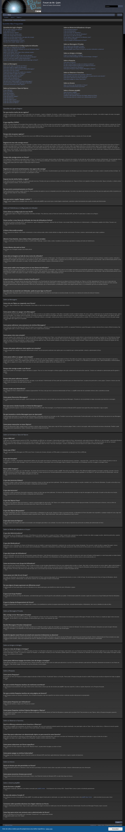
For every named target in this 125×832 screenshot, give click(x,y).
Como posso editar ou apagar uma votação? (14, 73)
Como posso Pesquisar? (70, 62)
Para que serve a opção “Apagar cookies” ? (14, 41)
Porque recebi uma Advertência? (11, 78)
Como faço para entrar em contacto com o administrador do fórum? (80, 97)
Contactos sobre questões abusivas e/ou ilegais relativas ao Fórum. (80, 95)
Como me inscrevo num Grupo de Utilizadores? (75, 34)
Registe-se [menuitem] (121, 15)
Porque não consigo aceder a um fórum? (13, 75)
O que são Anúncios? (8, 98)
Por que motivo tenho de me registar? (12, 29)
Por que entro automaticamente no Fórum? (13, 40)
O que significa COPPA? (9, 31)
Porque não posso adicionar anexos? (12, 76)
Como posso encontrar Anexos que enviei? (74, 86)
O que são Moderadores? (70, 31)
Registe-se (19, 17)
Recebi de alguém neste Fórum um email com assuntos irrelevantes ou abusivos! (84, 49)
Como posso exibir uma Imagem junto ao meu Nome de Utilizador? (19, 57)
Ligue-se (12, 17)
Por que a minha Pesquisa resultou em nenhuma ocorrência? (79, 64)
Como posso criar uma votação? (11, 70)
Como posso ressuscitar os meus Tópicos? (14, 84)
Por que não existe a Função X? (72, 94)
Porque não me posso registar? (11, 32)
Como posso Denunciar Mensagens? (12, 79)
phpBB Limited (41, 788)
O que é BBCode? (7, 90)
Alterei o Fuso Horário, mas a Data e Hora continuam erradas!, (18, 52)
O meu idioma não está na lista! (11, 53)
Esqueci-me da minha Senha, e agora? (13, 38)
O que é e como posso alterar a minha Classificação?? (16, 58)
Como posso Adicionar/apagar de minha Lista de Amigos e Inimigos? (81, 56)
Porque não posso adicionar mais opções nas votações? (17, 72)
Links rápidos (4, 15)
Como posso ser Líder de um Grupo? (73, 35)
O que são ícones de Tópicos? (11, 102)
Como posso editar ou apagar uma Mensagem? (15, 67)
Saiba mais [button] (49, 829)
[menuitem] (116, 15)
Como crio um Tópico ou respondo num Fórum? (15, 66)
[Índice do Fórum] (22, 6)
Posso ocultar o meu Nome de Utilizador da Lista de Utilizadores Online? (21, 49)
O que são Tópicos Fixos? (9, 99)
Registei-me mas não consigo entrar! (12, 34)
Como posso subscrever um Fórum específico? (75, 77)
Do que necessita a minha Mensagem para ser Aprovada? (17, 82)
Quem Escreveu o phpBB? (70, 92)
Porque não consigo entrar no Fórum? (12, 35)
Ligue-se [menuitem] (119, 15)
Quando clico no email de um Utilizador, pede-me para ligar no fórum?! (20, 60)
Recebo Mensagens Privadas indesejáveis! (74, 47)
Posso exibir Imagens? (9, 95)
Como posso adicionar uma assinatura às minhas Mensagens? (18, 69)
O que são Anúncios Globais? (10, 96)
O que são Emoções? (8, 93)
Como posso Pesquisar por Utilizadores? (74, 67)
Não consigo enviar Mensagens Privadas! (74, 46)
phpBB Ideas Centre (87, 797)
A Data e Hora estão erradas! (10, 50)
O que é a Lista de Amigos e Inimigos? (73, 55)
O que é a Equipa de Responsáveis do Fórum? (75, 40)
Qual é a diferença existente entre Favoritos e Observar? (78, 74)
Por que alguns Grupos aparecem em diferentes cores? (77, 37)
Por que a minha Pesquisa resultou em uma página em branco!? (79, 65)
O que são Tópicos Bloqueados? (11, 101)
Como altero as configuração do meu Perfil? (14, 47)
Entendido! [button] (115, 829)
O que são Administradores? (71, 29)
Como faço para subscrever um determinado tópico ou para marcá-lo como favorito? (84, 76)
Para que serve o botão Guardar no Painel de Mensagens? (17, 81)
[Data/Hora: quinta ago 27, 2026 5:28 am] (120, 20)
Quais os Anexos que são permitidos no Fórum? (75, 85)
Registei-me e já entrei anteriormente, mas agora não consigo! (18, 37)
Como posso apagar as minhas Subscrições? (75, 79)
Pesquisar (6, 17)
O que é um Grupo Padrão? (70, 38)
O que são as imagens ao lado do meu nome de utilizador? (17, 55)
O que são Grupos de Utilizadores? (72, 32)
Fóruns (9, 15)
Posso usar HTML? (8, 91)
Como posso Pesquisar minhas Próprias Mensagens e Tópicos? (79, 68)
